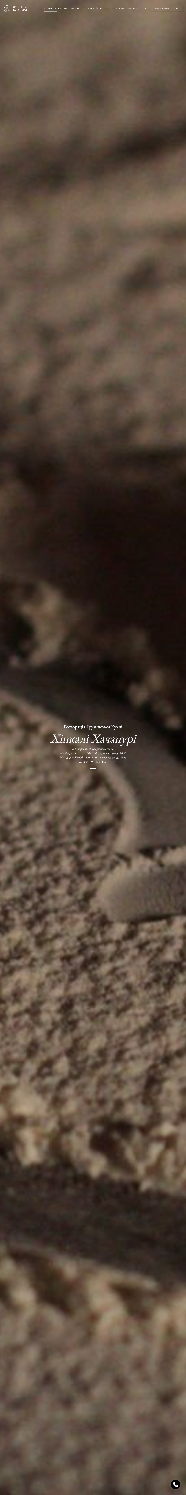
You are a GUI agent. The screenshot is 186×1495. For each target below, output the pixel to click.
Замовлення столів (167, 8)
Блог (108, 8)
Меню (75, 8)
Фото (99, 8)
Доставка (88, 8)
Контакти (133, 8)
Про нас (64, 8)
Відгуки (118, 8)
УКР (145, 8)
